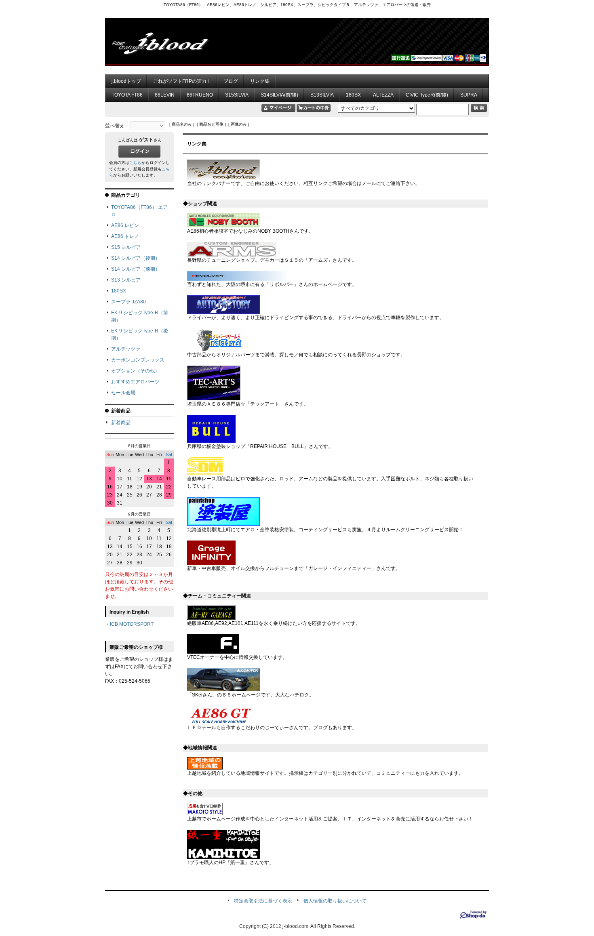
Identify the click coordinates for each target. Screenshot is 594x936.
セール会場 (123, 392)
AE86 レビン (125, 225)
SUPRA (468, 95)
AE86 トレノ (125, 236)
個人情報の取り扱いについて (335, 901)
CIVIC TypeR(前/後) (427, 95)
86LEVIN (165, 95)
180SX (353, 95)
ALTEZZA (383, 95)
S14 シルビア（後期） (135, 258)
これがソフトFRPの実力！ (182, 81)
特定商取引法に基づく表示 (263, 901)
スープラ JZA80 (128, 302)
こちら (135, 162)
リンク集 (260, 81)
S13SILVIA (322, 95)
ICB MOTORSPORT (132, 624)
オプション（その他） (135, 371)
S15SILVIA (237, 95)
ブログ (230, 81)
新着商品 (121, 422)
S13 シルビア (126, 280)
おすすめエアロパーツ (135, 382)
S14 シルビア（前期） (135, 269)
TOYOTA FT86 (127, 95)
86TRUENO (200, 95)
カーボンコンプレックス (137, 360)
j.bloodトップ (126, 81)
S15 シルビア (126, 247)
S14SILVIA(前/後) (279, 95)
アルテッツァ (125, 349)
